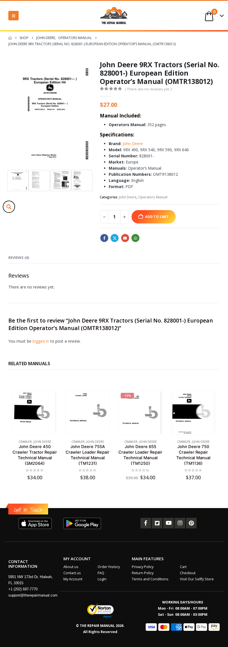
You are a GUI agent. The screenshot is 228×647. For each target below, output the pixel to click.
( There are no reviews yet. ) (148, 89)
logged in (41, 341)
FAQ (101, 573)
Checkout (187, 573)
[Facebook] (145, 523)
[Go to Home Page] (10, 38)
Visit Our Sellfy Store (197, 579)
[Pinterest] (191, 523)
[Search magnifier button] (9, 207)
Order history (109, 566)
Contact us (72, 573)
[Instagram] (180, 523)
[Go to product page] (35, 412)
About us (70, 566)
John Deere (133, 143)
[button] (13, 15)
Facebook (104, 238)
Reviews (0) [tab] (18, 257)
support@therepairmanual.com (33, 595)
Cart (183, 566)
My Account (72, 579)
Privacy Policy (142, 566)
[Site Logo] (114, 15)
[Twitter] (157, 523)
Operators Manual (152, 197)
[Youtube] (168, 523)
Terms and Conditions (150, 579)
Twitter (114, 238)
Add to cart (157, 216)
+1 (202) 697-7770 (23, 589)
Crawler (25, 442)
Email (125, 238)
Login (102, 579)
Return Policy (142, 573)
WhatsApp (135, 238)
